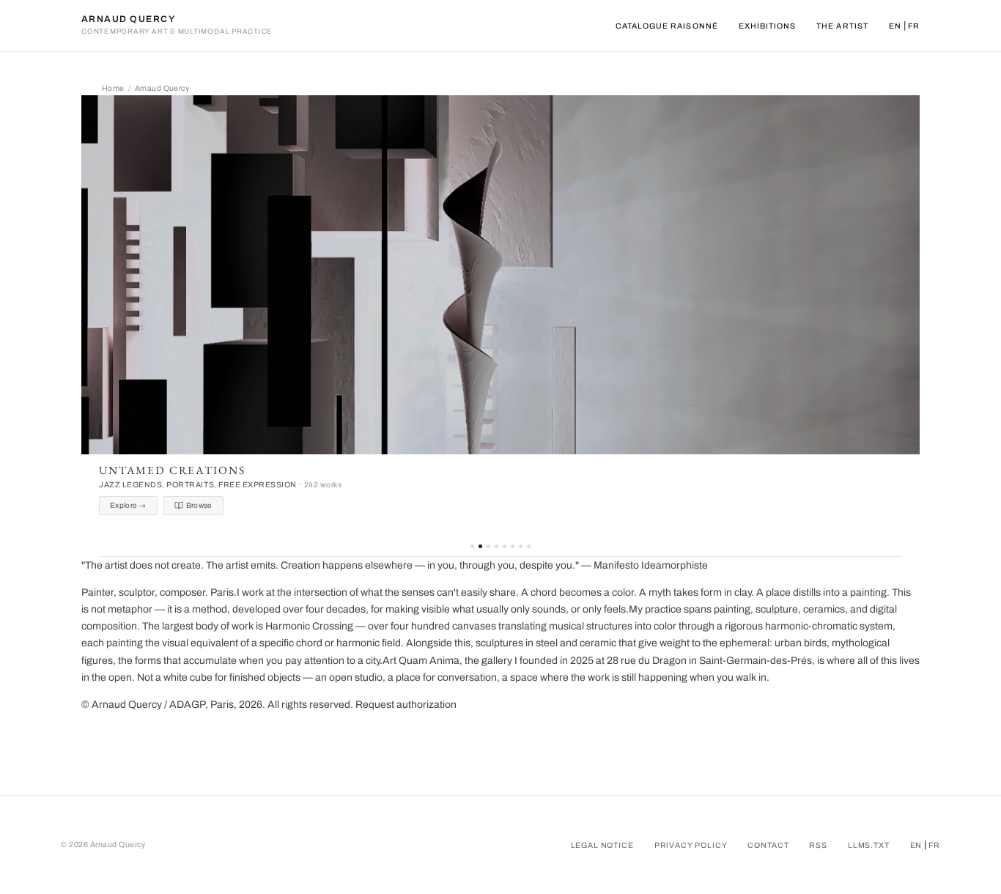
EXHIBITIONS (768, 26)
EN (895, 26)
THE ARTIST (842, 26)
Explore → (128, 505)
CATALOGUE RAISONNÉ (667, 26)
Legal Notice (602, 845)
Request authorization (406, 704)
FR (914, 26)
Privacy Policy (691, 845)
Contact (767, 845)
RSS (818, 845)
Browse (199, 505)
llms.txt (869, 845)
